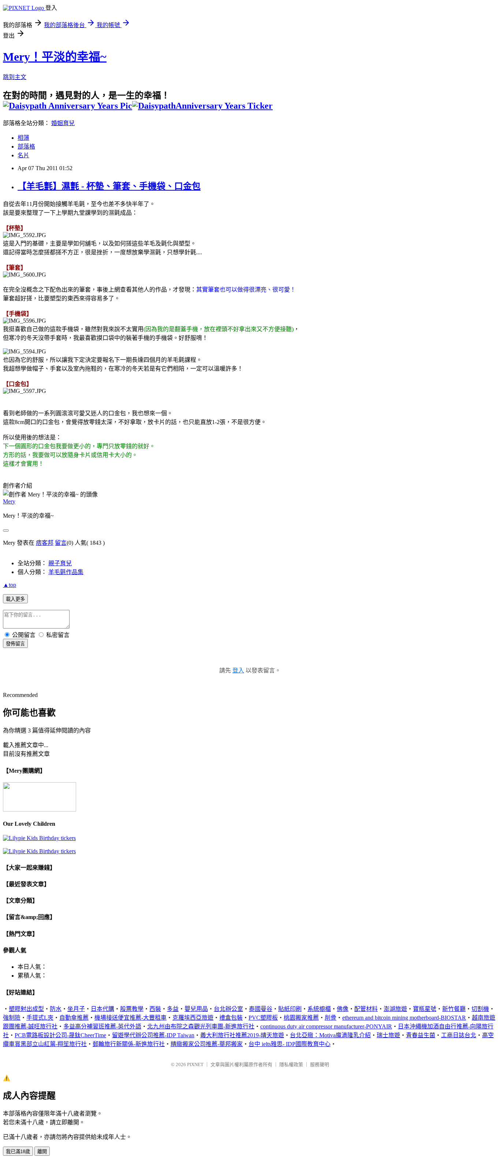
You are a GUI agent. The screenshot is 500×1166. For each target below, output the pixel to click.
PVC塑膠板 (263, 1018)
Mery (9, 501)
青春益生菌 (420, 1035)
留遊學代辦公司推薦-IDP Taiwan (153, 1035)
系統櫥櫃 (319, 1009)
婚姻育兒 (63, 123)
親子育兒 (60, 563)
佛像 (342, 1009)
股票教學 (131, 1009)
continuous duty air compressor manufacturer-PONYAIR (326, 1026)
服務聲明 (319, 1064)
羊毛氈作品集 (65, 572)
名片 (23, 155)
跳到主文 (14, 77)
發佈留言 (15, 643)
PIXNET (195, 1064)
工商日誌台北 (458, 1035)
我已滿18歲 (18, 1151)
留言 (61, 543)
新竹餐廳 (454, 1009)
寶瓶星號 (424, 1009)
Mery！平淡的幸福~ (55, 56)
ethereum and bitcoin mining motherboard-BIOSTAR (404, 1018)
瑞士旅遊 (388, 1035)
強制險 (11, 1018)
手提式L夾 (39, 1018)
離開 (42, 1151)
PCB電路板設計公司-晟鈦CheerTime (60, 1035)
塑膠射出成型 (26, 1009)
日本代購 (102, 1009)
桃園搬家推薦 (301, 1018)
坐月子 (76, 1009)
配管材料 (366, 1009)
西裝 (155, 1009)
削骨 (330, 1018)
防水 (55, 1009)
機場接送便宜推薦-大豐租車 (130, 1018)
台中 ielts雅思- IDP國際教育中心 (290, 1044)
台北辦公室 (228, 1009)
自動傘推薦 (74, 1018)
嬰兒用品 (196, 1009)
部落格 (26, 146)
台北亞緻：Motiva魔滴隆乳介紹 (330, 1035)
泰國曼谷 (260, 1009)
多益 (173, 1009)
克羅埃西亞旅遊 (192, 1018)
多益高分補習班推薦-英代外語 (102, 1026)
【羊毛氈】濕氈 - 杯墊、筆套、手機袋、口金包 (109, 186)
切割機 (480, 1009)
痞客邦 (44, 543)
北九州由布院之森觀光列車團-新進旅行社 (200, 1026)
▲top (9, 585)
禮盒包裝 (231, 1018)
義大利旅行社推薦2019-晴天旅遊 (242, 1035)
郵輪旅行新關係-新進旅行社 (129, 1044)
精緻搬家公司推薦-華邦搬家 (207, 1044)
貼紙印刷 (290, 1009)
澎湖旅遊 (395, 1009)
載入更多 (15, 599)
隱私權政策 (291, 1064)
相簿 (23, 138)
